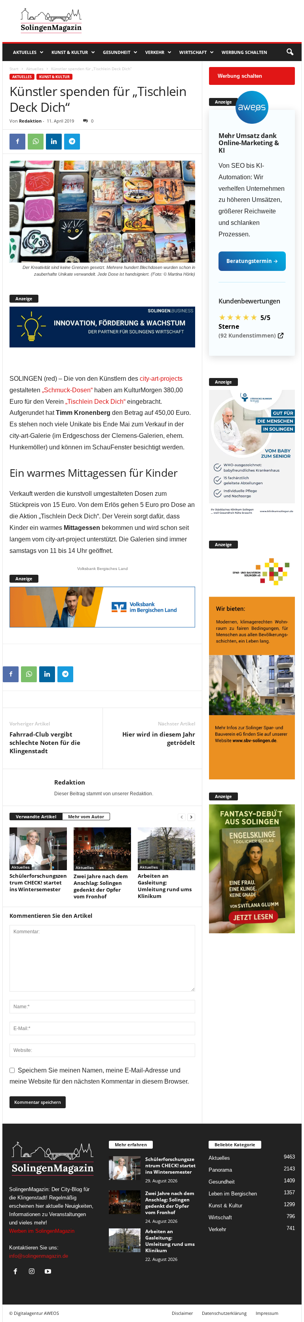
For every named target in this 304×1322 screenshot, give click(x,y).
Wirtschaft (193, 52)
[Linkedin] (54, 142)
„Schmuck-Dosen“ (67, 390)
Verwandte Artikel (36, 816)
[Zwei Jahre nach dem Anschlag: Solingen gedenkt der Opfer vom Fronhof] (102, 849)
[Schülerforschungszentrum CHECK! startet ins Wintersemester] (38, 848)
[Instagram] (33, 1272)
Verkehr (154, 52)
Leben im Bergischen (233, 1194)
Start (14, 68)
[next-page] (191, 817)
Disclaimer (182, 1313)
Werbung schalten (244, 52)
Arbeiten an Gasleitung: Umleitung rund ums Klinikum (165, 886)
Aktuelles (24, 52)
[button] (289, 52)
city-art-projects (161, 378)
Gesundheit (116, 52)
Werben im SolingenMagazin (41, 1231)
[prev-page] (182, 817)
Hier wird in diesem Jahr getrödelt (158, 738)
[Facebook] (17, 142)
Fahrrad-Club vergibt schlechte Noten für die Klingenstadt (45, 742)
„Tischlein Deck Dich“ (95, 401)
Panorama (220, 1170)
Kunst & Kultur (69, 52)
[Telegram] (72, 142)
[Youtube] (49, 1272)
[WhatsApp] (36, 142)
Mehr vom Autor (86, 816)
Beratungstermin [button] (252, 261)
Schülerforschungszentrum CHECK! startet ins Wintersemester (38, 882)
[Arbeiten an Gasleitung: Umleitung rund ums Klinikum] (166, 848)
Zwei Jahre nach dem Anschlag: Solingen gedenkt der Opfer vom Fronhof (101, 886)
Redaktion (30, 121)
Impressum (267, 1313)
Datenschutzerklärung (224, 1313)
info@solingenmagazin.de (38, 1256)
